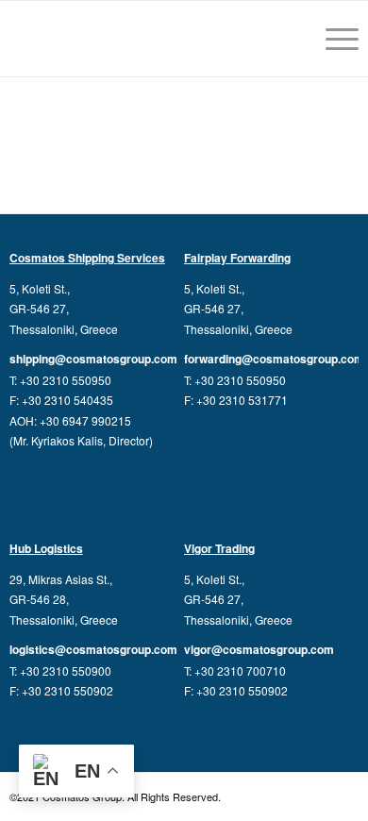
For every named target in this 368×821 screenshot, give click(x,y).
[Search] (288, 38)
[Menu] (333, 38)
